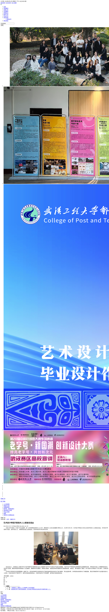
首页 (5, 6)
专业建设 (6, 11)
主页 (8, 519)
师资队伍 (6, 13)
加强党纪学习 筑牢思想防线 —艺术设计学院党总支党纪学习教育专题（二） (31, 589)
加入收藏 (14, 2)
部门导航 (3, 501)
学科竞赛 (6, 17)
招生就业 (6, 20)
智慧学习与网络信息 (9, 515)
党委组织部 (6, 507)
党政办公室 (6, 505)
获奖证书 (9, 19)
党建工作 (6, 9)
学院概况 (6, 8)
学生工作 (6, 16)
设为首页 (8, 2)
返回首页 (3, 2)
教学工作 (6, 14)
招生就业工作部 (8, 510)
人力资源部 (6, 504)
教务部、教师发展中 (9, 508)
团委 (5, 513)
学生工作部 (6, 511)
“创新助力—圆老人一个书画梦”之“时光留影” (23, 587)
